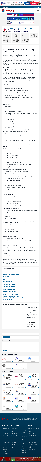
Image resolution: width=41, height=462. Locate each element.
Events (13, 447)
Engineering (5, 435)
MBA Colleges (6, 447)
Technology (14, 440)
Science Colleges (6, 442)
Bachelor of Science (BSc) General (11, 274)
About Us (24, 430)
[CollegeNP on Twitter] (37, 7)
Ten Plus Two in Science (8, 282)
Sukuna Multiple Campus (20, 28)
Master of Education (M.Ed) (9, 289)
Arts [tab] (34, 272)
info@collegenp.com (6, 7)
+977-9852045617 (32, 324)
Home (23, 429)
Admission (14, 433)
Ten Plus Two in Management (10, 287)
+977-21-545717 (31, 322)
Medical (4, 431)
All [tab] (4, 272)
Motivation (14, 442)
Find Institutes (24, 449)
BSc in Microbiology (7, 281)
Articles (14, 437)
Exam (13, 446)
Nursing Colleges (4, 445)
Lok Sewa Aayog (16, 439)
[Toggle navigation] (38, 10)
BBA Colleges (5, 437)
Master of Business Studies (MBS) (11, 294)
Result (13, 430)
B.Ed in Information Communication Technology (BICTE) (16, 292)
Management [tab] (28, 272)
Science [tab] (8, 272)
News (13, 431)
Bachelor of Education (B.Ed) (9, 291)
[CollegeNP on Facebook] (35, 7)
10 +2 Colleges (6, 428)
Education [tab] (21, 272)
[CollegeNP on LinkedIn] (38, 7)
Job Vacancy (15, 428)
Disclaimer (24, 436)
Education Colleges (5, 450)
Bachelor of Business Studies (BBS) (11, 296)
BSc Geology (6, 276)
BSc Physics (5, 279)
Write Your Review (6, 337)
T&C (23, 441)
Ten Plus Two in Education (9, 286)
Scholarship (15, 435)
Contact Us (23, 433)
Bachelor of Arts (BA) (8, 299)
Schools (23, 446)
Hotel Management (5, 439)
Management (5, 433)
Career (13, 444)
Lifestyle (24, 452)
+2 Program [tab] (14, 272)
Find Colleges (24, 444)
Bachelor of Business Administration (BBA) (13, 297)
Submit (4, 350)
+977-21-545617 (31, 321)
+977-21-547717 (31, 326)
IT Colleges (5, 430)
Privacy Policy (23, 438)
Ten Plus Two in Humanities (9, 284)
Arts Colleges (5, 453)
